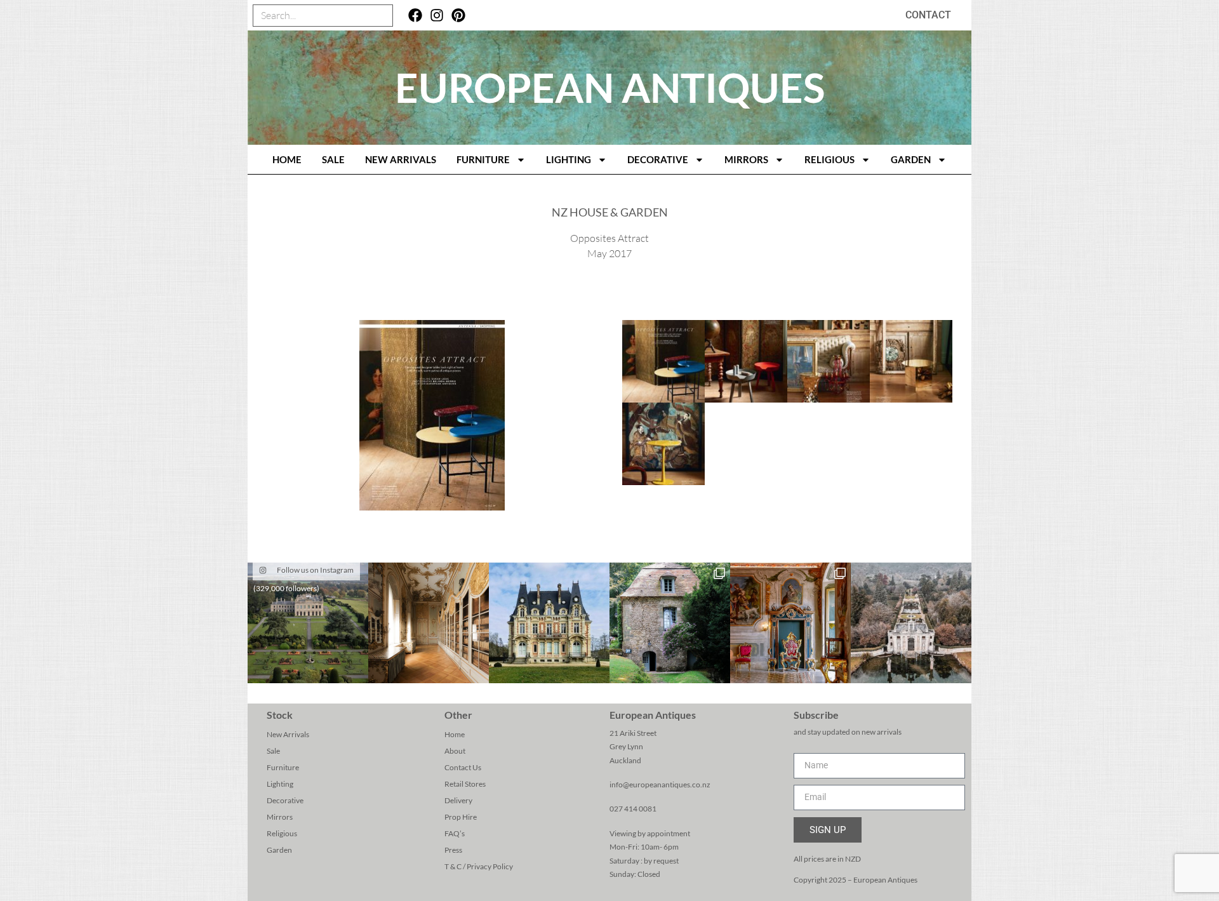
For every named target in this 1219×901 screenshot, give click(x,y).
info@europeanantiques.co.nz (660, 784)
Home (454, 734)
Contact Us (462, 767)
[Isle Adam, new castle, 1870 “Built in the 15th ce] (549, 623)
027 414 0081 (633, 808)
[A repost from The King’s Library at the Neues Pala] (428, 623)
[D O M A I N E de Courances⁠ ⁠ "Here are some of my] (670, 623)
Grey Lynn (626, 746)
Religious (829, 159)
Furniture (483, 159)
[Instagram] (437, 15)
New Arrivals (400, 159)
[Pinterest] (458, 15)
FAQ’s (454, 833)
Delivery (458, 800)
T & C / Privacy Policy (478, 866)
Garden (911, 159)
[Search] (381, 15)
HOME (287, 159)
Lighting (568, 159)
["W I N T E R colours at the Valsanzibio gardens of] (911, 623)
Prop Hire (460, 817)
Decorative (657, 159)
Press (453, 850)
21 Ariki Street (633, 733)
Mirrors (746, 159)
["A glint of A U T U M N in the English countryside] (308, 623)
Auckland (625, 760)
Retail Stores (465, 784)
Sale (333, 159)
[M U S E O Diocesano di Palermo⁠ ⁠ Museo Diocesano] (790, 623)
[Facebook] (415, 15)
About (454, 751)
